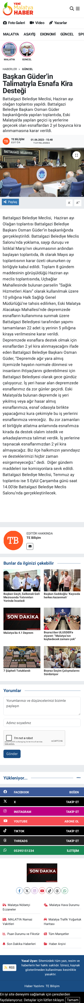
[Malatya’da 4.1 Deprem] (21, 619)
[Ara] (72, 9)
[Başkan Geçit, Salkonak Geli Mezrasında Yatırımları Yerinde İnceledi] (21, 580)
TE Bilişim (34, 538)
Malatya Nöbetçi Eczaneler (16, 907)
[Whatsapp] (64, 890)
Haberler (10, 69)
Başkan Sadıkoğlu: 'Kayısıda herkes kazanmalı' (62, 595)
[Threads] (57, 890)
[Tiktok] (49, 890)
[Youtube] (42, 890)
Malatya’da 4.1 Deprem (18, 632)
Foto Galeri (16, 23)
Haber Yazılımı (34, 986)
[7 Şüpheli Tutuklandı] (21, 657)
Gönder (12, 754)
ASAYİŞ (29, 34)
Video (39, 23)
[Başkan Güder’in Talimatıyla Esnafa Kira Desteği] (42, 172)
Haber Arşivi (57, 944)
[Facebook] (19, 890)
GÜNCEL (67, 34)
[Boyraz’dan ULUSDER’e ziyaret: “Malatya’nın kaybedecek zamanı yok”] (62, 618)
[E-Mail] (30, 546)
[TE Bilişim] (13, 540)
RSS (11, 967)
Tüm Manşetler (59, 934)
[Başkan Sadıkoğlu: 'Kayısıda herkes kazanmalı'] (62, 580)
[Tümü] (79, 778)
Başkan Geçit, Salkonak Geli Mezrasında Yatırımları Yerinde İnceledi (21, 597)
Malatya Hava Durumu (64, 905)
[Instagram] (34, 890)
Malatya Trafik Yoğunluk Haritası (63, 922)
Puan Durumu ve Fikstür (23, 934)
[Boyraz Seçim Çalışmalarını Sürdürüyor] (62, 657)
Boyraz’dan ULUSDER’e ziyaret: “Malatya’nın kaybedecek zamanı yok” (60, 636)
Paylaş (12, 202)
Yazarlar (60, 23)
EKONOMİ (47, 34)
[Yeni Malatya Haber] (18, 9)
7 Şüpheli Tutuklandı (16, 670)
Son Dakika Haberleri (21, 944)
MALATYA (11, 34)
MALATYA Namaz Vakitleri (17, 922)
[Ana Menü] (78, 9)
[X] (27, 890)
